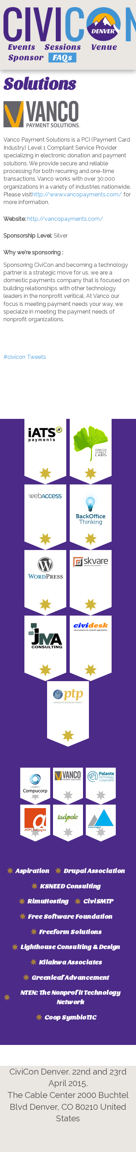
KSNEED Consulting (70, 886)
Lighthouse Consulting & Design (70, 947)
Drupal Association (94, 871)
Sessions (62, 47)
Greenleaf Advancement (70, 977)
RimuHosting (48, 901)
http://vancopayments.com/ (65, 219)
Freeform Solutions (70, 932)
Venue (104, 47)
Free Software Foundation (70, 916)
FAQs (62, 57)
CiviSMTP (98, 901)
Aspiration (32, 871)
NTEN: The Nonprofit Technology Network (71, 997)
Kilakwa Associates (70, 962)
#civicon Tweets (24, 357)
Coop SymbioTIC (70, 1017)
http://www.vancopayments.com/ (77, 194)
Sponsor (26, 57)
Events (21, 47)
